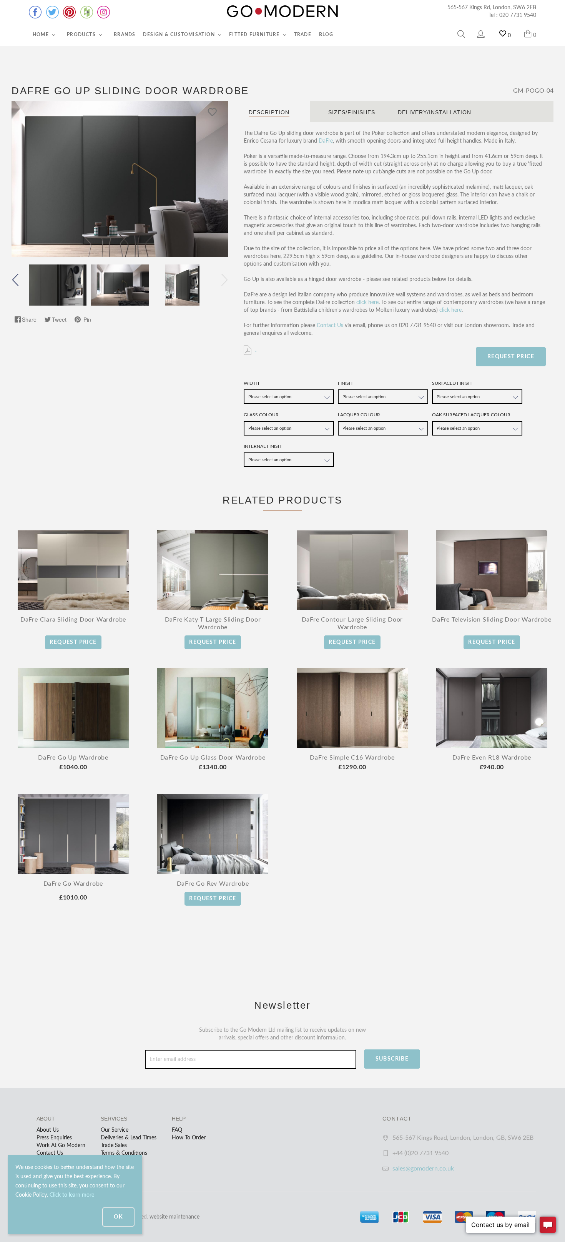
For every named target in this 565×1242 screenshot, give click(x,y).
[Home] (282, 11)
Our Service (114, 1130)
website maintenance (174, 1217)
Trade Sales (114, 1145)
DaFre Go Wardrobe (73, 884)
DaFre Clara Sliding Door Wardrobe (73, 620)
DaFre (326, 141)
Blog (326, 34)
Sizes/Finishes (351, 112)
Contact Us (330, 325)
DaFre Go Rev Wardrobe (213, 884)
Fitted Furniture (255, 34)
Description (269, 112)
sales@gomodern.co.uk (423, 1169)
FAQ (177, 1130)
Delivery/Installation (434, 112)
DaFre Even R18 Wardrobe (491, 758)
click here (367, 302)
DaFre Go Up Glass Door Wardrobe (213, 758)
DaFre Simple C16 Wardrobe (352, 758)
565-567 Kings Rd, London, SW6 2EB (491, 7)
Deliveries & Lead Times (128, 1138)
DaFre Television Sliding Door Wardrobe (491, 620)
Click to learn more (72, 1195)
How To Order (189, 1138)
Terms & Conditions (124, 1153)
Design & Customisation (179, 34)
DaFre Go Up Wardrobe (73, 758)
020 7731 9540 (517, 15)
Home (41, 34)
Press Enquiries (54, 1138)
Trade (302, 34)
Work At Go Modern (61, 1145)
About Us (48, 1130)
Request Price (510, 356)
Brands (124, 34)
